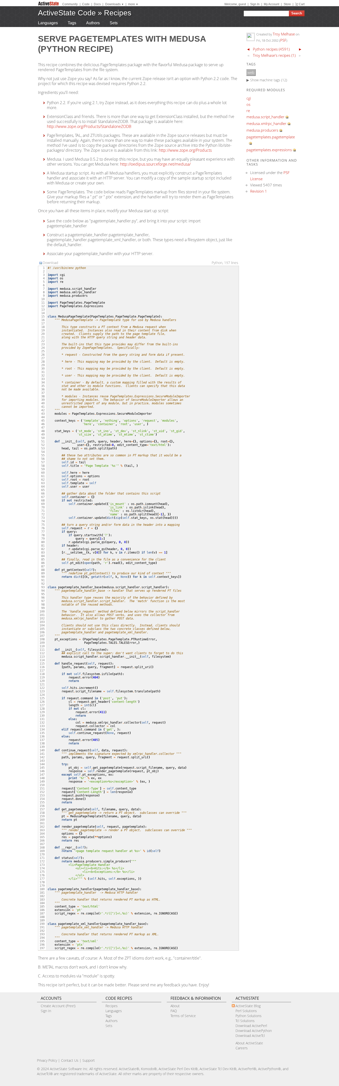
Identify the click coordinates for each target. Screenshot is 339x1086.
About (175, 1005)
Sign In (255, 4)
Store (287, 4)
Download (50, 262)
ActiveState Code (67, 13)
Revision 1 (258, 191)
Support (88, 1060)
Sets (114, 23)
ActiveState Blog (248, 1005)
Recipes (117, 13)
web (250, 72)
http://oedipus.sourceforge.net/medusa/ (155, 164)
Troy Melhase (284, 33)
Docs (97, 4)
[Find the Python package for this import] (286, 117)
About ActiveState (249, 1043)
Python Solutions (249, 1015)
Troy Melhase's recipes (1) (274, 55)
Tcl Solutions (245, 1020)
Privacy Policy (47, 1060)
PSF (283, 40)
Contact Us (69, 1060)
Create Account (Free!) (58, 1005)
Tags (72, 23)
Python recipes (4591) (271, 49)
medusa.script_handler (265, 116)
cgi (248, 98)
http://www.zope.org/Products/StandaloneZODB (89, 126)
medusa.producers (262, 130)
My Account (271, 4)
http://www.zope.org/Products (185, 150)
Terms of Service (183, 1015)
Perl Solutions (246, 1010)
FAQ (173, 1010)
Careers (242, 1048)
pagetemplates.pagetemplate (270, 136)
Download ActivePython (254, 1030)
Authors (93, 23)
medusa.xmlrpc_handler (266, 123)
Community (70, 4)
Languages (48, 23)
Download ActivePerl (251, 1025)
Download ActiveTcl (250, 1035)
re (248, 110)
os (248, 104)
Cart (302, 4)
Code (86, 4)
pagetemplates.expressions (269, 149)
